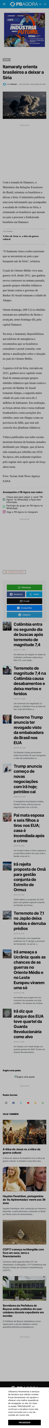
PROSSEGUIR (24, 1422)
